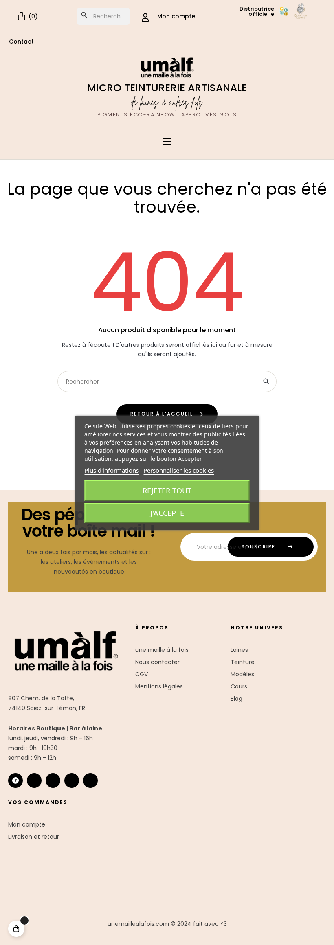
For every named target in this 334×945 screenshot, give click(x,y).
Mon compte (26, 824)
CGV (141, 674)
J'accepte (167, 513)
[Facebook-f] (53, 780)
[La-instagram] (34, 780)
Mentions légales (159, 686)
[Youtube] (71, 780)
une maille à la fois (162, 650)
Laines (239, 650)
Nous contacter (157, 662)
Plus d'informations (111, 470)
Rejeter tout (167, 491)
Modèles (242, 674)
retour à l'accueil (161, 413)
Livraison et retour (33, 837)
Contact (21, 41)
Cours (239, 686)
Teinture (243, 662)
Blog (236, 699)
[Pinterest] (90, 780)
